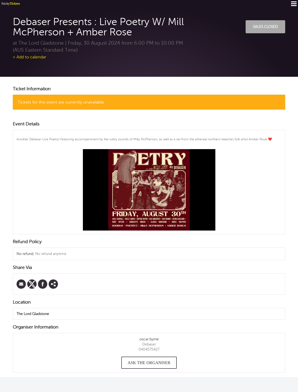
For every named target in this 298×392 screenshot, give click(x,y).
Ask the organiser (149, 362)
